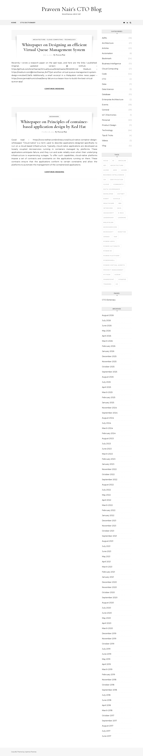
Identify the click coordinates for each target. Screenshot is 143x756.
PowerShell (109, 260)
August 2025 (108, 377)
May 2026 (106, 331)
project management (113, 270)
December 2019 (109, 633)
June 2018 (106, 700)
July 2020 (106, 608)
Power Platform (111, 255)
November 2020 (109, 587)
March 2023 (107, 454)
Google (116, 198)
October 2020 (108, 592)
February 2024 (109, 433)
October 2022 (108, 474)
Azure (124, 170)
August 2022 (108, 485)
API (104, 165)
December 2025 (109, 356)
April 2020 (106, 623)
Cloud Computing (55, 39)
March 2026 (107, 341)
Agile (105, 160)
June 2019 (106, 654)
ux (117, 284)
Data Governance (111, 189)
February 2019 (108, 674)
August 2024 (108, 418)
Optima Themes (30, 752)
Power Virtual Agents (114, 265)
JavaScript (108, 213)
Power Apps (109, 241)
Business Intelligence (111, 64)
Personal (106, 120)
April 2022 (106, 500)
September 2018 (109, 690)
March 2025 (107, 392)
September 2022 (109, 479)
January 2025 (108, 403)
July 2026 (106, 320)
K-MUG (121, 213)
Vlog (104, 146)
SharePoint (108, 279)
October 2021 (108, 531)
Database (106, 94)
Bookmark (54, 116)
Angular (122, 160)
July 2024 (106, 423)
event (106, 198)
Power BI (107, 251)
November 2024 (109, 408)
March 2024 (107, 428)
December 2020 (109, 582)
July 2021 (106, 546)
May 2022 (106, 495)
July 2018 (106, 695)
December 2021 (109, 521)
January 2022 (108, 515)
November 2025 (109, 361)
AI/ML (104, 38)
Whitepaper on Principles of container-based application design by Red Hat (54, 124)
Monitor (122, 232)
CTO (104, 79)
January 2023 (108, 464)
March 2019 (107, 669)
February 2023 (108, 459)
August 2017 (107, 726)
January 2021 (108, 577)
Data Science (108, 89)
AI (113, 160)
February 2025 (108, 397)
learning (122, 217)
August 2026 (108, 315)
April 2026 (106, 336)
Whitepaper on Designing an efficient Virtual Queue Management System (54, 47)
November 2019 (109, 639)
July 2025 (106, 382)
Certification (116, 179)
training (107, 284)
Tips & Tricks (107, 135)
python (106, 274)
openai (106, 236)
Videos (105, 141)
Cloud (106, 184)
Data (104, 84)
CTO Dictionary (27, 22)
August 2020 (108, 603)
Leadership (108, 217)
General (105, 110)
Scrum (117, 274)
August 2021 (107, 541)
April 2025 (106, 387)
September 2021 (109, 536)
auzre (106, 170)
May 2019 (106, 659)
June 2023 (107, 449)
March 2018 (107, 710)
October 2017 (108, 716)
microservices (110, 227)
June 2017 (106, 736)
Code (104, 74)
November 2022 (109, 469)
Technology (70, 39)
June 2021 (106, 551)
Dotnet (121, 194)
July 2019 (106, 649)
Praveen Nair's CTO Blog (72, 9)
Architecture (39, 39)
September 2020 (109, 598)
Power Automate (111, 246)
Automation (107, 53)
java (119, 208)
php (115, 236)
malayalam (108, 222)
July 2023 (106, 444)
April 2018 (106, 705)
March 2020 (107, 628)
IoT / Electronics (109, 115)
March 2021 (107, 567)
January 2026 (108, 351)
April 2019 (106, 664)
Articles (105, 48)
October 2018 (108, 685)
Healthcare (108, 203)
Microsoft (108, 232)
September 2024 (110, 413)
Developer (108, 194)
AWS (115, 170)
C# (104, 179)
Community (118, 184)
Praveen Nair (60, 55)
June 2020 (107, 613)
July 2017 (106, 731)
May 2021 (106, 556)
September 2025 (109, 372)
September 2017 (109, 721)
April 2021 (106, 562)
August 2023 (108, 438)
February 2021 (108, 572)
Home (13, 22)
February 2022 (108, 510)
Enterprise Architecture (112, 99)
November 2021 (109, 526)
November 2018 (109, 680)
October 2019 (108, 644)
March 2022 (107, 505)
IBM (119, 203)
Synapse (122, 279)
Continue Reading (54, 88)
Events (105, 105)
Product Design (109, 125)
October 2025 (108, 367)
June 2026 (106, 326)
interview (108, 208)
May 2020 (106, 618)
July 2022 (106, 490)
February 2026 (108, 346)
